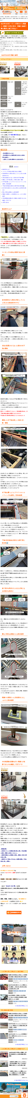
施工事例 (7, 16)
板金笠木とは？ (6, 169)
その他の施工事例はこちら (21, 1005)
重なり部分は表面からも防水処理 (10, 192)
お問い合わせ (5, 202)
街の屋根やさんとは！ (8, 153)
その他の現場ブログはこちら (21, 1080)
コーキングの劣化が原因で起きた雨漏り (12, 171)
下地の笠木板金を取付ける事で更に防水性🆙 (13, 185)
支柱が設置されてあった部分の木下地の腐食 (13, 177)
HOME (2, 16)
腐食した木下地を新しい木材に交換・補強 (12, 179)
